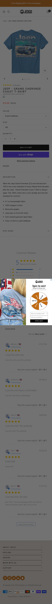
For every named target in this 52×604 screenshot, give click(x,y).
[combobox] (38, 313)
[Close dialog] (51, 280)
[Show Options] (46, 313)
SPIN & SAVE (39, 321)
